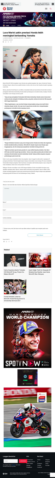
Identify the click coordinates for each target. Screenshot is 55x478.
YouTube (47, 465)
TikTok (38, 459)
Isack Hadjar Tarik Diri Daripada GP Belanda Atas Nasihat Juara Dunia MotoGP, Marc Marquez (40, 272)
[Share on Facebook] (3, 42)
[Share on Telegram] (11, 42)
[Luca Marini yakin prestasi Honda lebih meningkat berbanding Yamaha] (27, 62)
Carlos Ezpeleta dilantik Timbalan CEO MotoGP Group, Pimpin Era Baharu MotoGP (14, 272)
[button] (12, 4)
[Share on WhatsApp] (6, 42)
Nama (4, 202)
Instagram (39, 463)
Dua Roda (16, 38)
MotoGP (21, 38)
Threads (39, 465)
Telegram (14, 464)
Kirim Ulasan (40, 235)
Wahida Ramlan (8, 38)
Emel (4, 210)
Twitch (46, 463)
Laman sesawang (7, 217)
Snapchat (47, 461)
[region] (27, 4)
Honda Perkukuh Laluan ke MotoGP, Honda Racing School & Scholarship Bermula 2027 (14, 299)
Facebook (39, 467)
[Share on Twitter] (8, 42)
